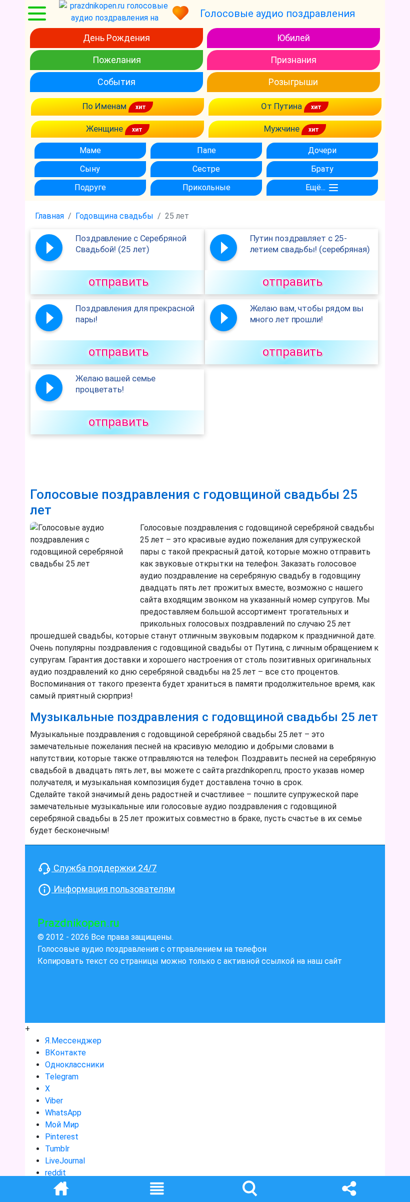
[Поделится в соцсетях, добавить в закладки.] (349, 1187)
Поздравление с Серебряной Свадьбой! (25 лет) (131, 243)
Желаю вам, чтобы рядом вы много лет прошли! (307, 313)
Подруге (90, 187)
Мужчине (283, 129)
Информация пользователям (113, 889)
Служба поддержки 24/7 (104, 868)
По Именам (105, 106)
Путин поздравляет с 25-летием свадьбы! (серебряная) (310, 243)
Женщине (105, 129)
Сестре (206, 169)
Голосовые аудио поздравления (277, 14)
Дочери (322, 150)
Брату (322, 169)
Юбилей (293, 38)
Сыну (90, 169)
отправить (118, 282)
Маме (90, 150)
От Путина (282, 106)
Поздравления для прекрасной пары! (135, 313)
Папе (206, 150)
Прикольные (206, 187)
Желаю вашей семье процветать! (116, 383)
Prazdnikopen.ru (79, 923)
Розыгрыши (293, 82)
